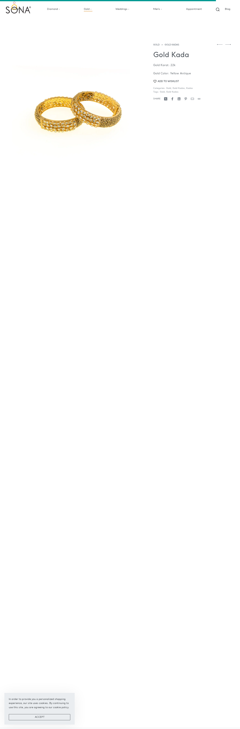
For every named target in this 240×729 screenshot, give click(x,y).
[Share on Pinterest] (185, 98)
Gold (156, 45)
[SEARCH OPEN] (218, 9)
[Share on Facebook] (172, 98)
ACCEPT (39, 717)
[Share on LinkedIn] (179, 98)
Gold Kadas (172, 45)
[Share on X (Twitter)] (165, 98)
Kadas (189, 88)
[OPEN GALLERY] (75, 107)
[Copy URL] (199, 98)
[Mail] (192, 98)
